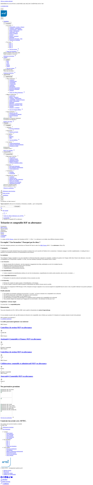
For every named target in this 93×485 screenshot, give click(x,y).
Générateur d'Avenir (14, 160)
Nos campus (9, 438)
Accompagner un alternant (15, 114)
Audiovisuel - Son (13, 32)
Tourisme (11, 34)
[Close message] (2, 9)
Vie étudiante (9, 450)
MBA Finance (4, 227)
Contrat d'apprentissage (14, 143)
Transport (11, 90)
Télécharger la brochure (14, 183)
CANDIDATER (4, 6)
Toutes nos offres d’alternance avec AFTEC (13, 215)
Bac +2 (11, 44)
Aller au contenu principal (6, 1)
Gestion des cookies (8, 473)
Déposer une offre (13, 113)
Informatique (12, 86)
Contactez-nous (12, 178)
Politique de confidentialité (9, 474)
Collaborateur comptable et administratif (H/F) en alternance (24, 363)
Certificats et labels (13, 159)
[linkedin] (6, 477)
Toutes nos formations (11, 446)
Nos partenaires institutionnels (16, 167)
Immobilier (11, 37)
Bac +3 (11, 46)
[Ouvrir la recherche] (2, 197)
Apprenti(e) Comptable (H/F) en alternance (17, 376)
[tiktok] (10, 477)
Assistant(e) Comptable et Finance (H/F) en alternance (21, 339)
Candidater (11, 176)
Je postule (3, 236)
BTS (10, 135)
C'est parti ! (17, 206)
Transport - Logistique (14, 107)
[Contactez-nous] (1, 208)
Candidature (5, 195)
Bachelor (11, 136)
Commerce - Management (15, 28)
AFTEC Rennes (9, 239)
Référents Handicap (13, 161)
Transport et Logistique (14, 40)
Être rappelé (5, 210)
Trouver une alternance (11, 454)
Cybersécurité (12, 84)
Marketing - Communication (15, 103)
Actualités (11, 172)
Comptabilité (12, 82)
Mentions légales (7, 470)
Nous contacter (9, 455)
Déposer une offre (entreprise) (16, 179)
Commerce (11, 80)
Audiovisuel (12, 95)
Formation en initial (13, 146)
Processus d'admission (14, 128)
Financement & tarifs (11, 452)
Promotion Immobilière (14, 87)
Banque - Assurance (14, 36)
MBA (10, 138)
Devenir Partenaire (13, 115)
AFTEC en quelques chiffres (16, 162)
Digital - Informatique (14, 31)
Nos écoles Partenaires (14, 166)
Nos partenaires (10, 434)
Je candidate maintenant (6, 318)
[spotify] (8, 477)
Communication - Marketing (15, 29)
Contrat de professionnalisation (16, 144)
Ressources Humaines (14, 89)
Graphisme (11, 85)
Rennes (2, 232)
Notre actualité (9, 435)
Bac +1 (11, 43)
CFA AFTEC (12, 157)
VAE (10, 117)
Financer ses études (13, 132)
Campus (5, 57)
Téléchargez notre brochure (9, 191)
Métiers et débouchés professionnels (14, 451)
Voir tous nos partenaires (6, 417)
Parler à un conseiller (14, 180)
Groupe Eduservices (14, 168)
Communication (13, 81)
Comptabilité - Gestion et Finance (17, 99)
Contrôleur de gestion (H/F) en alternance (16, 327)
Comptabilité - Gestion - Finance (16, 27)
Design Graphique (13, 33)
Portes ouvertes (6, 193)
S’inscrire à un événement (15, 182)
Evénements (12, 173)
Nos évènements (6, 429)
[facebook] (2, 477)
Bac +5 (11, 47)
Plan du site (6, 471)
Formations (6, 21)
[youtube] (11, 477)
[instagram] (4, 477)
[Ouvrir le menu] (2, 18)
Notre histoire (9, 433)
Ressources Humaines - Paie (15, 38)
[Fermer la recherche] (2, 199)
